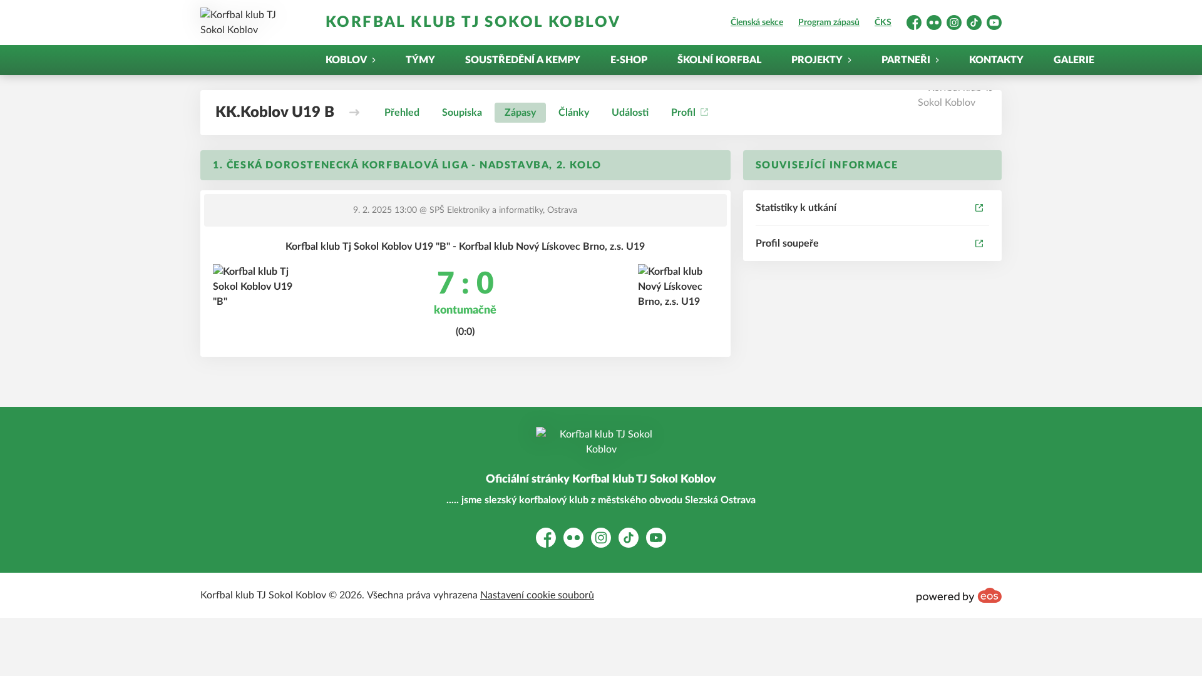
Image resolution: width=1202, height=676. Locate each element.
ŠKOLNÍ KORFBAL (719, 60)
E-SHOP (628, 60)
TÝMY (420, 60)
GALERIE (1074, 60)
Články (573, 113)
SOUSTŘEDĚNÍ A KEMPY (522, 60)
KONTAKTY (996, 60)
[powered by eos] (959, 595)
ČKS (883, 22)
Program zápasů (829, 22)
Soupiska (462, 113)
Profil (683, 113)
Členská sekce (757, 22)
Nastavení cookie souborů (537, 595)
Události (630, 113)
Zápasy (520, 113)
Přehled (401, 113)
